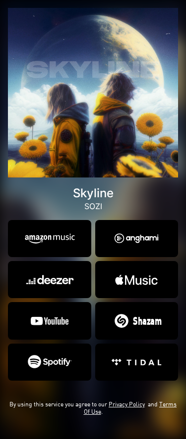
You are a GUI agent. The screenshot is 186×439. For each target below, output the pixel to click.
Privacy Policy (127, 404)
